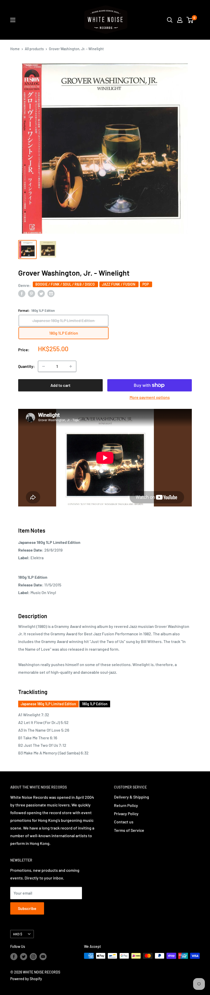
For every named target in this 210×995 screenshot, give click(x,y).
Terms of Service (129, 830)
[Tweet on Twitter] (41, 293)
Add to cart (60, 385)
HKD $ (17, 934)
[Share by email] (51, 293)
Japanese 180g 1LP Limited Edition (48, 704)
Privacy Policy (126, 813)
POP (146, 284)
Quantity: (26, 366)
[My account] (179, 20)
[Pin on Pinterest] (31, 293)
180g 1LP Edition (95, 704)
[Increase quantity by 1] (70, 366)
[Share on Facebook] (21, 293)
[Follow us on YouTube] (43, 956)
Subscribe (27, 908)
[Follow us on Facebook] (13, 956)
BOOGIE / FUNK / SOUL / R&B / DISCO (65, 284)
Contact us (123, 821)
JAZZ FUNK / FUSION (119, 284)
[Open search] (170, 20)
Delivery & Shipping (131, 796)
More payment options (150, 397)
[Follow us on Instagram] (33, 956)
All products (34, 49)
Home (15, 49)
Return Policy (126, 805)
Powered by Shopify (26, 979)
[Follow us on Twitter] (23, 956)
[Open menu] (12, 20)
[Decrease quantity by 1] (43, 366)
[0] (190, 20)
